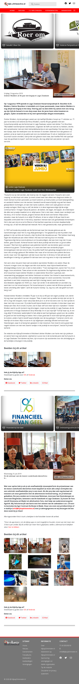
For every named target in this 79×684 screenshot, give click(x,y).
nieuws (21, 10)
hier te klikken (13, 527)
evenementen (51, 10)
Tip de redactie (46, 667)
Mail (46, 383)
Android (32, 375)
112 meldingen (35, 10)
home (12, 10)
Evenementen (28, 652)
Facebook (11, 383)
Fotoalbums (27, 655)
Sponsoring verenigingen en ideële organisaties (48, 661)
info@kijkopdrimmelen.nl (23, 508)
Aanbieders (27, 658)
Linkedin (35, 383)
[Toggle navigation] (74, 10)
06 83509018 (66, 645)
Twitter (23, 383)
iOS (25, 375)
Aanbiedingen (27, 661)
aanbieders (66, 10)
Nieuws (25, 648)
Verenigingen (27, 664)
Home (25, 645)
